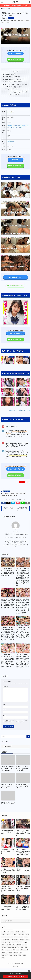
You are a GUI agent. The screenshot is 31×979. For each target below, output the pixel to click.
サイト (4, 715)
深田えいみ (4, 952)
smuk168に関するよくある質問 (13, 87)
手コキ (3, 950)
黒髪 (3, 957)
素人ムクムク (11, 18)
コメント (5, 686)
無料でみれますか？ (13, 89)
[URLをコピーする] (27, 503)
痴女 (21, 952)
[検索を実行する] (28, 736)
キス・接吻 (21, 934)
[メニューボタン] (2, 2)
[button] (3, 503)
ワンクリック (15, 531)
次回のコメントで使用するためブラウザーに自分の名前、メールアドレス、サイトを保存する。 (16, 721)
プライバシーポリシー (18, 963)
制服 (19, 20)
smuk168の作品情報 (10, 74)
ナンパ (26, 937)
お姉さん (23, 931)
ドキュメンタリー (19, 937)
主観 (3, 944)
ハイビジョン (6, 20)
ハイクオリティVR (6, 939)
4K (8, 931)
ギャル (27, 934)
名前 (4, 704)
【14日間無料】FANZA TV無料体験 (14, 976)
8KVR (12, 931)
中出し (15, 20)
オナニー (9, 934)
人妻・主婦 (8, 944)
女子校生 (4, 947)
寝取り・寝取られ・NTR (13, 947)
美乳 (11, 955)
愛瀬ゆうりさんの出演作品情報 (13, 81)
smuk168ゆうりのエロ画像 (12, 76)
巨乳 (22, 20)
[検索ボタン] (29, 2)
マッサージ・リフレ (17, 942)
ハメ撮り (22, 939)
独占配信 (3, 22)
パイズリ (4, 942)
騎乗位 (8, 22)
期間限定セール (15, 950)
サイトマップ (10, 963)
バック (27, 939)
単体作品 (19, 944)
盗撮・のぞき (5, 955)
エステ (3, 934)
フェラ (11, 20)
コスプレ (4, 937)
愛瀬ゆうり (27, 20)
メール (5, 709)
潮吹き (10, 952)
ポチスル (15, 2)
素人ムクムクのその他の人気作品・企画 (16, 84)
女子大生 (25, 944)
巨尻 (26, 947)
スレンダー (10, 937)
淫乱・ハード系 (24, 950)
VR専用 (17, 931)
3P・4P (3, 931)
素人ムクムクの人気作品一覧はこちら (19, 410)
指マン (8, 950)
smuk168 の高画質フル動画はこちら (15, 79)
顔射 (20, 955)
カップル (15, 934)
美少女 (15, 955)
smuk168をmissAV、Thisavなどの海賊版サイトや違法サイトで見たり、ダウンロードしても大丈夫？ (18, 92)
